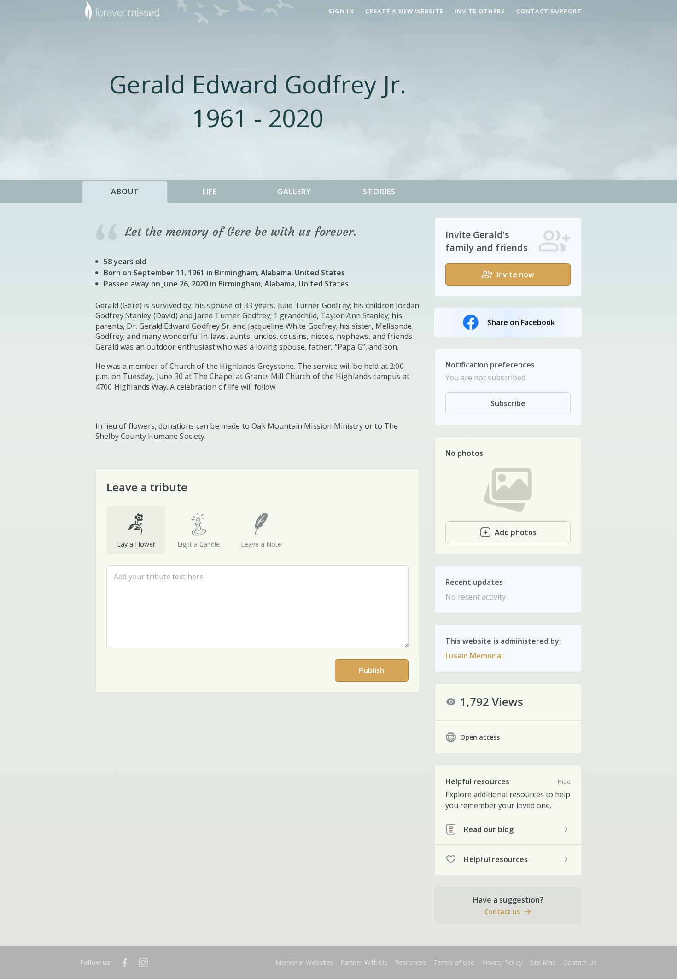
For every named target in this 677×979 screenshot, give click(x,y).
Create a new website (404, 11)
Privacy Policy (502, 962)
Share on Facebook (521, 322)
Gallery (294, 191)
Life (209, 191)
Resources (410, 962)
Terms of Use (453, 962)
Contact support (549, 11)
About (125, 191)
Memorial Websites (304, 962)
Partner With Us (363, 962)
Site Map (543, 962)
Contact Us (579, 962)
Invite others (480, 11)
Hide (564, 781)
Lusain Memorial (474, 656)
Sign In (341, 11)
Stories (379, 191)
